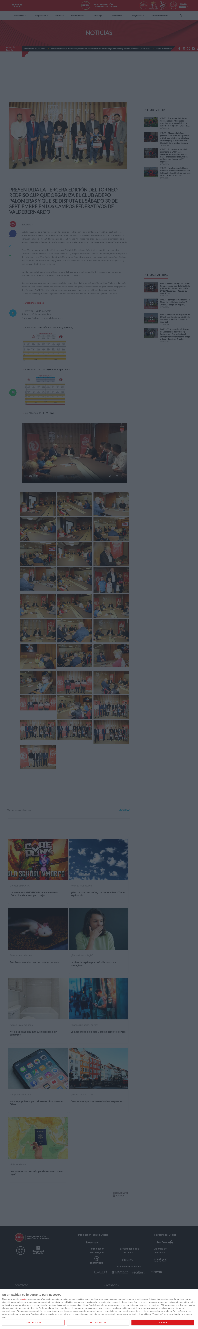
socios (24, 1299)
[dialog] (99, 1309)
